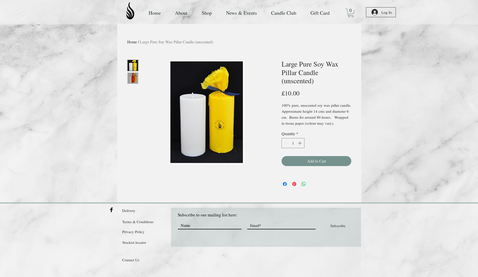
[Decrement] (285, 143)
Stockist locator (134, 242)
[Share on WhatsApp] (304, 184)
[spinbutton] (293, 143)
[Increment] (300, 143)
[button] (351, 12)
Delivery (128, 210)
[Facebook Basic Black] (111, 209)
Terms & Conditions (138, 221)
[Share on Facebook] (285, 184)
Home (132, 41)
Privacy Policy (133, 231)
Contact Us (130, 259)
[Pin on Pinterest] (294, 184)
